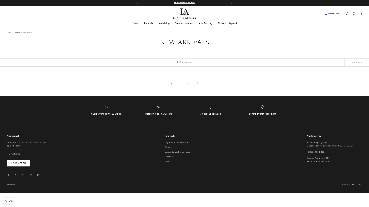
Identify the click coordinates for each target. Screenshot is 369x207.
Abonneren (18, 163)
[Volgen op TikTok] (30, 174)
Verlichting (164, 23)
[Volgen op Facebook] (8, 174)
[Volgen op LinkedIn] (38, 174)
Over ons (169, 157)
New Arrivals (28, 32)
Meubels (148, 23)
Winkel (17, 32)
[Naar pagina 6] (171, 83)
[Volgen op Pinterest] (23, 174)
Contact (169, 162)
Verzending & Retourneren (177, 152)
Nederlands (11, 184)
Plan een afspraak (227, 23)
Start (9, 32)
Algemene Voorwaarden (176, 143)
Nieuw (135, 23)
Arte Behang (205, 23)
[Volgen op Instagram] (15, 174)
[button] (333, 13)
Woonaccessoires (184, 23)
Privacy (168, 147)
